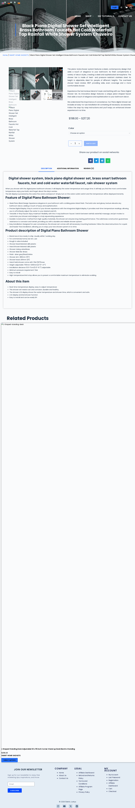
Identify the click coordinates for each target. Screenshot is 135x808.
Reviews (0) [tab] (89, 168)
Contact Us (125, 16)
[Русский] (16, 3)
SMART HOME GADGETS (18, 55)
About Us (62, 775)
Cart (110, 788)
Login (114, 7)
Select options (9, 760)
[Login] (121, 7)
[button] (90, 160)
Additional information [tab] (68, 168)
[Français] (6, 3)
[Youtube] (64, 806)
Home (78, 16)
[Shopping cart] (126, 7)
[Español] (19, 3)
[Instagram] (58, 806)
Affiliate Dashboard (86, 772)
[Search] (131, 7)
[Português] (12, 3)
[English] (3, 3)
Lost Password (114, 777)
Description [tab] (46, 168)
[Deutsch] (9, 3)
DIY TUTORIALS (106, 16)
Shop (88, 16)
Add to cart (91, 143)
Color (71, 128)
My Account (113, 774)
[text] (99, 106)
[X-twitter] (70, 806)
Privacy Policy (84, 792)
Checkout (112, 791)
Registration (113, 780)
